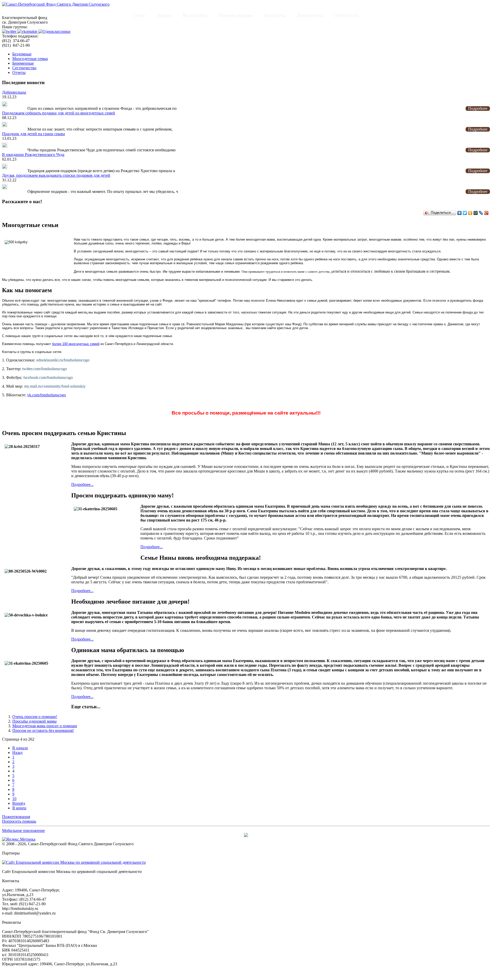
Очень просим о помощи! (34, 716)
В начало (20, 748)
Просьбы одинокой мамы (34, 721)
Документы (309, 15)
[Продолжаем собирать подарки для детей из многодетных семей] (4, 125)
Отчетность (346, 15)
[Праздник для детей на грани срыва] (4, 146)
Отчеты (19, 72)
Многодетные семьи (30, 58)
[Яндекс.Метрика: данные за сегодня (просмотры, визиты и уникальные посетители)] (18, 839)
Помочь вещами (235, 15)
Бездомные (22, 54)
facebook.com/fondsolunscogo (48, 377)
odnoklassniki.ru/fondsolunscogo (62, 360)
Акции (164, 15)
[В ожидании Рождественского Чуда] (4, 167)
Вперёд (18, 803)
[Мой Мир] (475, 213)
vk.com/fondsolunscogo (46, 395)
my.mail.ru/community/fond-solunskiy (55, 386)
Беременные (23, 63)
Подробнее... (82, 484)
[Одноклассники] (470, 213)
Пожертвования (16, 816)
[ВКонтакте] (459, 213)
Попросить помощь (19, 821)
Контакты (275, 15)
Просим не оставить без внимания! (43, 730)
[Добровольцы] (4, 105)
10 (14, 799)
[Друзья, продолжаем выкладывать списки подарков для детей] (4, 188)
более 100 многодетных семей (75, 344)
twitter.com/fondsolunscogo (44, 369)
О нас (139, 15)
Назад (17, 752)
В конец (19, 808)
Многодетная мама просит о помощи (44, 726)
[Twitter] (465, 213)
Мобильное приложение (23, 830)
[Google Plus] (486, 213)
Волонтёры (195, 15)
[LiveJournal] (481, 213)
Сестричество (24, 68)
